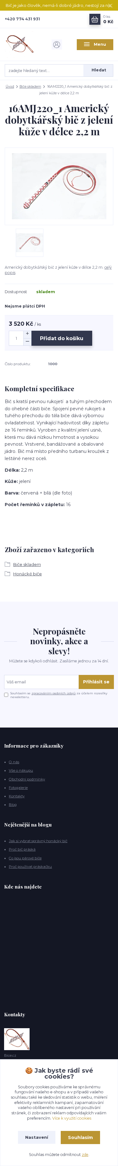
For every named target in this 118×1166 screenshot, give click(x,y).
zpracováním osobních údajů (53, 693)
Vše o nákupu (21, 770)
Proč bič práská (22, 849)
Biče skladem (30, 87)
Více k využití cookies (71, 1118)
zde (85, 1154)
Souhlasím (80, 1137)
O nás (14, 762)
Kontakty (17, 796)
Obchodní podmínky (27, 779)
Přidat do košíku (61, 338)
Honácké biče (27, 573)
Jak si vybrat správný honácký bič (38, 841)
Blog (13, 804)
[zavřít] (110, 6)
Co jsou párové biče (25, 858)
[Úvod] (23, 44)
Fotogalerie (18, 787)
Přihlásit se (96, 682)
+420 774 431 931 (22, 19)
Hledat (99, 70)
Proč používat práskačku (30, 866)
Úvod (10, 87)
